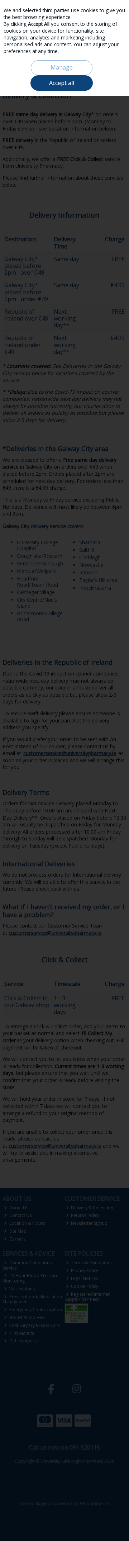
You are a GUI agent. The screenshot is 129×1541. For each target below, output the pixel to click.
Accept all (61, 83)
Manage (62, 67)
